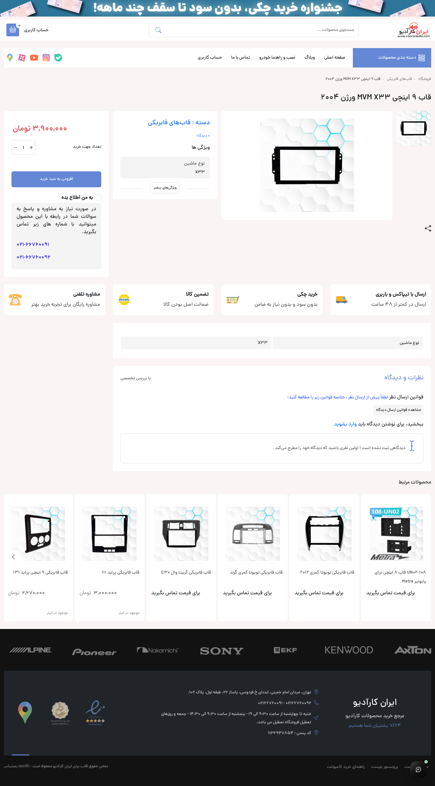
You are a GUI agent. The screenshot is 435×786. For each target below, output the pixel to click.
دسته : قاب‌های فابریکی (179, 123)
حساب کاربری (210, 57)
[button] (12, 30)
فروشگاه (424, 79)
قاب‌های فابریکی (399, 79)
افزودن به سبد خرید (56, 179)
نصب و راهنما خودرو (277, 57)
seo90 (23, 765)
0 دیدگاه (203, 136)
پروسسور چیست (384, 767)
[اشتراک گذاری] (428, 228)
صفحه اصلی (334, 57)
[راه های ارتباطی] (418, 769)
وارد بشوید (345, 424)
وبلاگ (309, 57)
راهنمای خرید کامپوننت (346, 767)
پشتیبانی (11, 765)
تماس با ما (240, 57)
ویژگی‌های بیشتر (165, 187)
